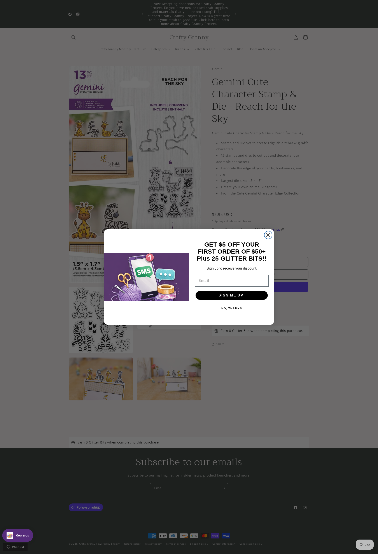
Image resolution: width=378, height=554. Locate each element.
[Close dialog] (268, 235)
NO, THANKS (231, 308)
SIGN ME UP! (232, 295)
